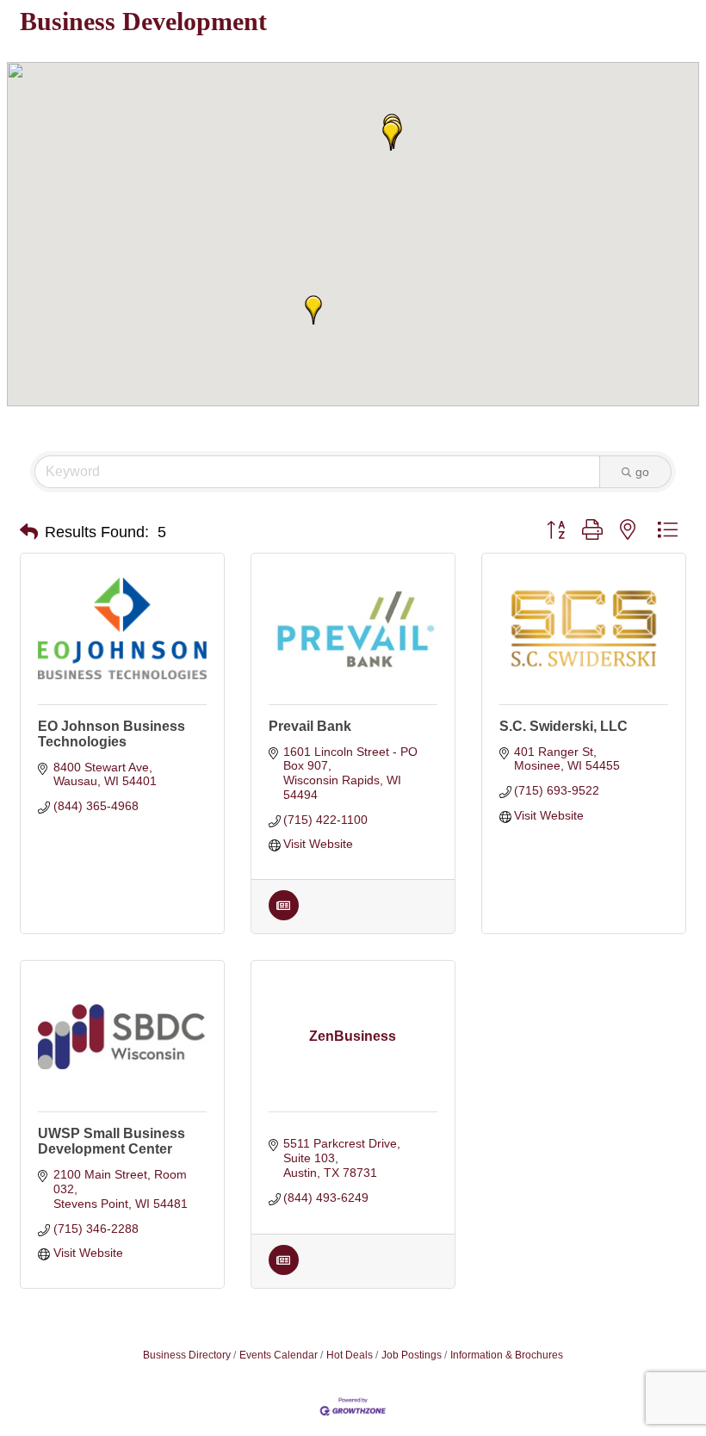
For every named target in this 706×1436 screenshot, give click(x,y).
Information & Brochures (506, 1355)
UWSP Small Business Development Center (111, 1141)
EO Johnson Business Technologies (111, 734)
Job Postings (411, 1355)
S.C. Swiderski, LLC (563, 726)
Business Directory (187, 1355)
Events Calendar (278, 1355)
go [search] (642, 472)
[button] (390, 136)
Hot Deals (349, 1355)
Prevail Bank (310, 726)
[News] (284, 916)
